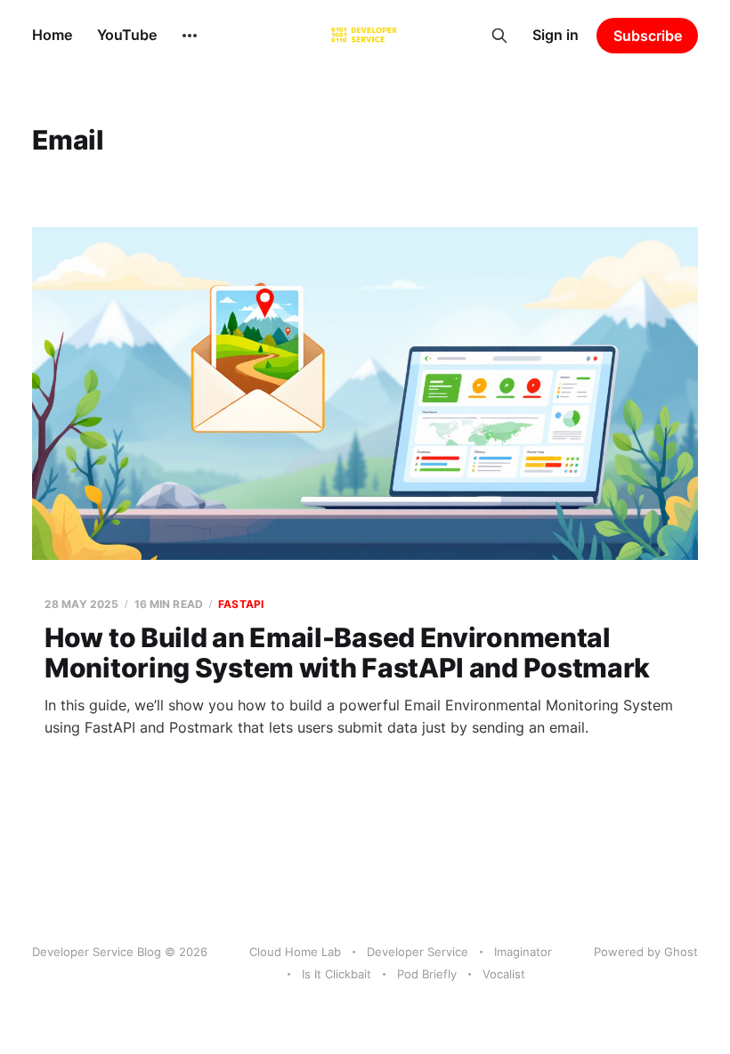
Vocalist (504, 974)
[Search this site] (499, 35)
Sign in (555, 35)
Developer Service (417, 952)
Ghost (681, 952)
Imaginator (523, 952)
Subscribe (647, 36)
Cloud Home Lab (295, 952)
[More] (189, 35)
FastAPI (241, 604)
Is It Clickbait (336, 974)
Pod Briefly (427, 974)
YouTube (127, 35)
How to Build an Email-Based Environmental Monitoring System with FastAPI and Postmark (347, 653)
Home (52, 35)
